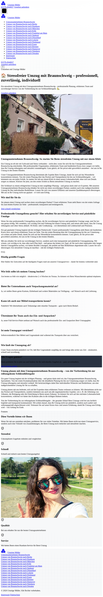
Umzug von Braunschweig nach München (23, 29)
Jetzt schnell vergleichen (10, 209)
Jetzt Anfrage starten (9, 366)
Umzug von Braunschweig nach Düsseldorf (23, 38)
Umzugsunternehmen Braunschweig (20, 22)
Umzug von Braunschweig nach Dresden (22, 53)
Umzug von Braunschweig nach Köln (21, 31)
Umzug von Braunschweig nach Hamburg (23, 26)
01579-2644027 (7, 7)
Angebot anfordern (21, 7)
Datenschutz (11, 58)
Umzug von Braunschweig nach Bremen (22, 47)
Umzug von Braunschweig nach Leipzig (22, 40)
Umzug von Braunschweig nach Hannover (23, 49)
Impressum (10, 56)
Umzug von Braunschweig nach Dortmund (23, 42)
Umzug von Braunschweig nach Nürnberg (23, 51)
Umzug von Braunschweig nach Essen (21, 44)
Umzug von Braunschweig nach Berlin (21, 24)
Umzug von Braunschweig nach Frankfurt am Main (26, 33)
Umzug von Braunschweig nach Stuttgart (22, 35)
